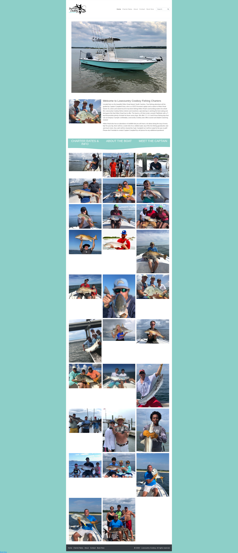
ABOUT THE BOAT (119, 141)
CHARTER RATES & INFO (85, 142)
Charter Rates (127, 9)
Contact (142, 9)
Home (119, 9)
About (136, 9)
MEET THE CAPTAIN (153, 141)
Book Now (150, 9)
